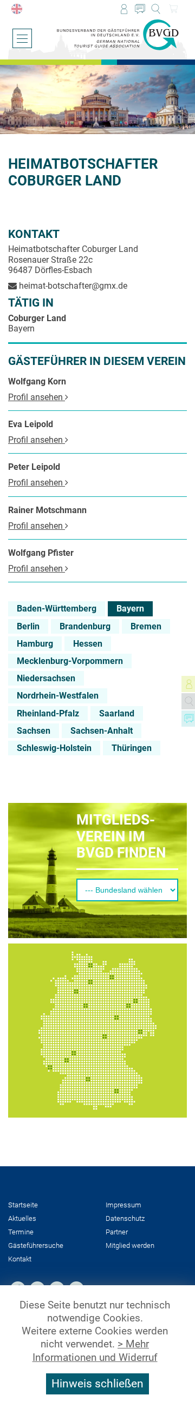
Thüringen (132, 748)
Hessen (87, 644)
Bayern (130, 608)
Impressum (123, 1205)
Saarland (116, 713)
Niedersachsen (46, 678)
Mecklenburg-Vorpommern (70, 661)
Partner (117, 1232)
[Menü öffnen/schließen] (22, 38)
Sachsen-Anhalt (101, 731)
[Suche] (156, 9)
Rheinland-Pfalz (48, 713)
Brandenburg (85, 626)
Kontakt (19, 1259)
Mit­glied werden (130, 1245)
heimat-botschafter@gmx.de (72, 286)
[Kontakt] (140, 9)
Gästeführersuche (35, 1245)
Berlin (28, 626)
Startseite (23, 1205)
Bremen (146, 626)
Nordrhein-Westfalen (58, 695)
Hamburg (35, 644)
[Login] (124, 9)
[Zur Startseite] (118, 35)
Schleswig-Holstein (54, 748)
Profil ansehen (36, 397)
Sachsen (33, 731)
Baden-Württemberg (56, 608)
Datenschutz (125, 1218)
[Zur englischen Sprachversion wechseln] (16, 9)
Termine (21, 1232)
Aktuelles (22, 1218)
